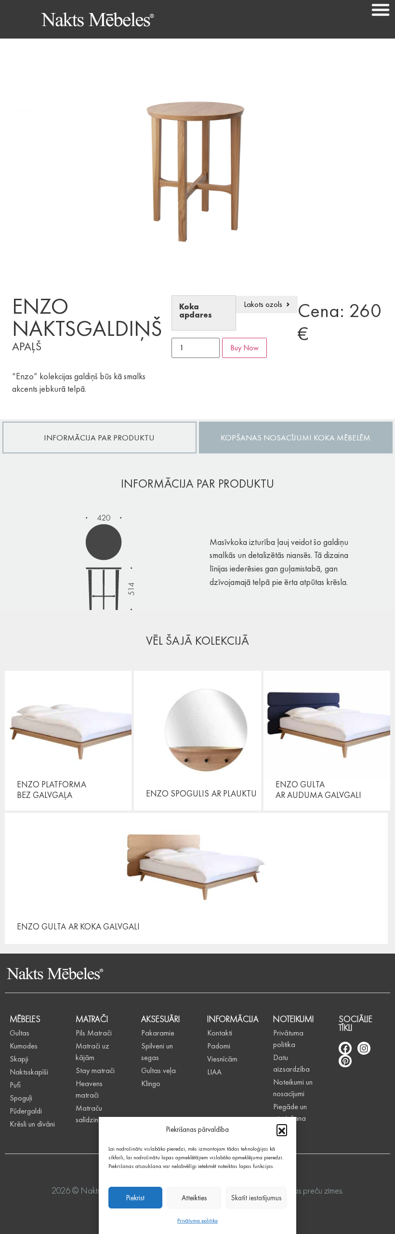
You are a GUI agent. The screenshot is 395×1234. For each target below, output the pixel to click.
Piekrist (135, 1198)
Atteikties (194, 1198)
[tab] (99, 437)
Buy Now (244, 348)
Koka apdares (195, 311)
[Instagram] (363, 1048)
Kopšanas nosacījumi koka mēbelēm (295, 437)
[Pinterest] (345, 1061)
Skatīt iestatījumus (256, 1198)
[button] (282, 1129)
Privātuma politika (197, 1220)
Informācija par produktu (99, 437)
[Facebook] (345, 1048)
